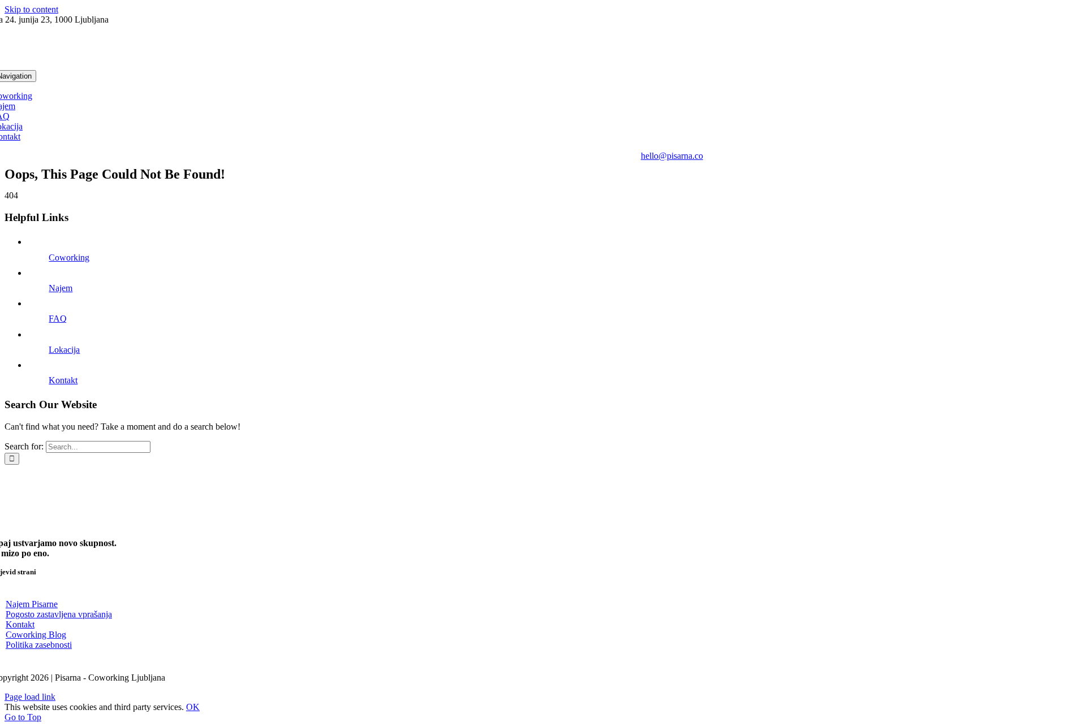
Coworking (69, 257)
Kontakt (63, 380)
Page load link (30, 697)
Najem (60, 288)
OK (193, 707)
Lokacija (64, 349)
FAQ (58, 318)
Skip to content (31, 9)
